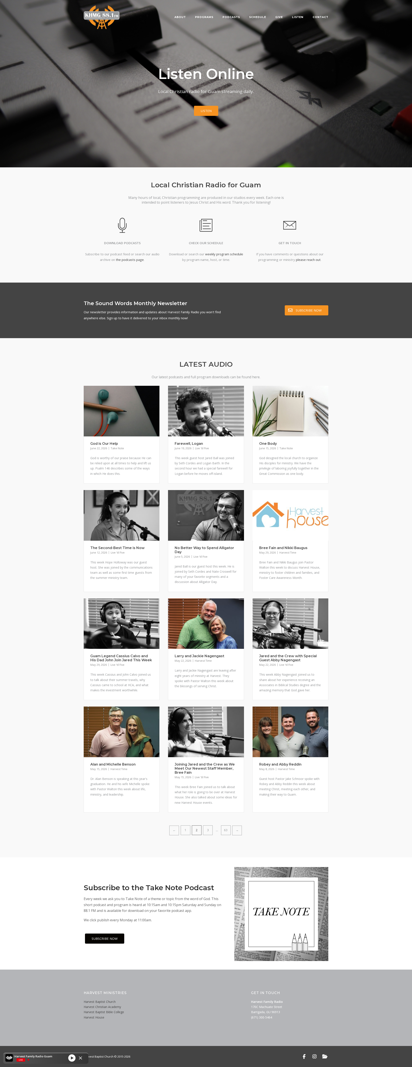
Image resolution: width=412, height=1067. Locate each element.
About (180, 17)
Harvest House (94, 1017)
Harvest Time (287, 552)
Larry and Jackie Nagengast (199, 656)
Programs (204, 17)
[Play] (72, 1057)
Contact (320, 17)
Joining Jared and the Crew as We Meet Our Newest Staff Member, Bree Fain (205, 768)
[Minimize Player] (80, 1058)
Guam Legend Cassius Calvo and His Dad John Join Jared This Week (121, 658)
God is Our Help (104, 444)
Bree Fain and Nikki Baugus (283, 548)
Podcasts (231, 17)
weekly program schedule (224, 254)
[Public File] (324, 1056)
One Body (268, 444)
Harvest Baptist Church (100, 1002)
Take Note (117, 448)
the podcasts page (130, 259)
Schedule (257, 17)
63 (225, 830)
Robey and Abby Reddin (280, 764)
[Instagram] (314, 1056)
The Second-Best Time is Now (117, 548)
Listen (297, 17)
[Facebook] (304, 1056)
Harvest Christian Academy (102, 1007)
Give (279, 17)
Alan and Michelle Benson (113, 764)
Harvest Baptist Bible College (104, 1012)
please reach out (308, 259)
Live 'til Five (202, 448)
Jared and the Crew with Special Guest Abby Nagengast (288, 658)
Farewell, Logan (189, 444)
